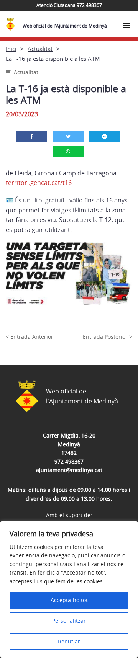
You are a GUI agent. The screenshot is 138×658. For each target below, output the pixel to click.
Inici (11, 48)
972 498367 (69, 461)
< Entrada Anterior (29, 336)
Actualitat (40, 48)
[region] (69, 589)
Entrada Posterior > (107, 336)
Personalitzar (69, 620)
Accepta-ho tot (69, 600)
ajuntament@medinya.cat (69, 469)
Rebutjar (69, 641)
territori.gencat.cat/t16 (39, 182)
